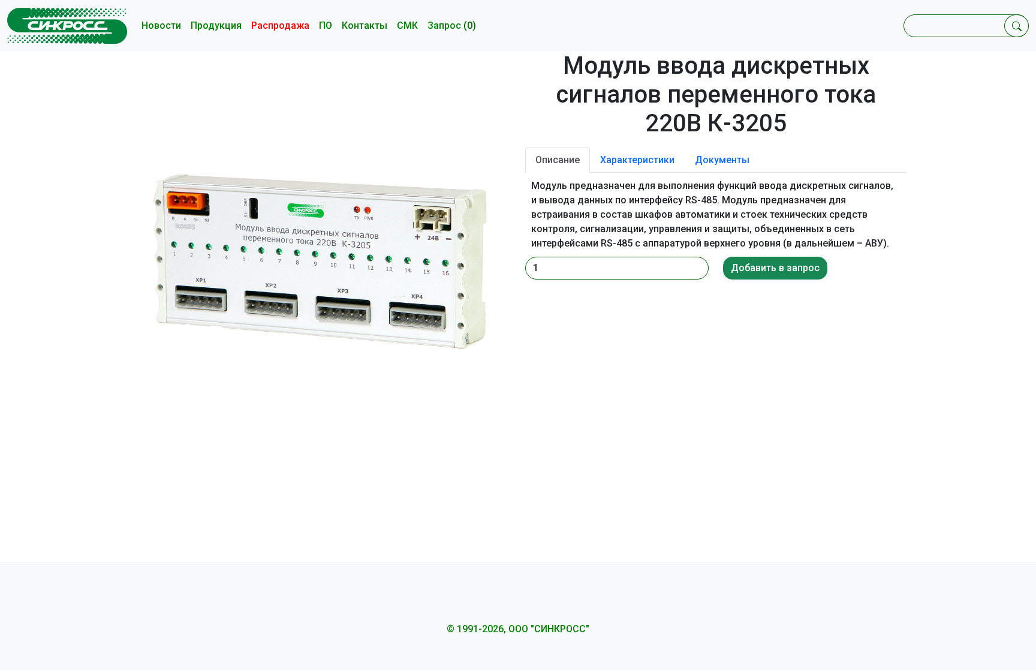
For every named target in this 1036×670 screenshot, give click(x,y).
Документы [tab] (722, 160)
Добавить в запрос (775, 268)
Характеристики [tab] (637, 160)
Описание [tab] (557, 160)
